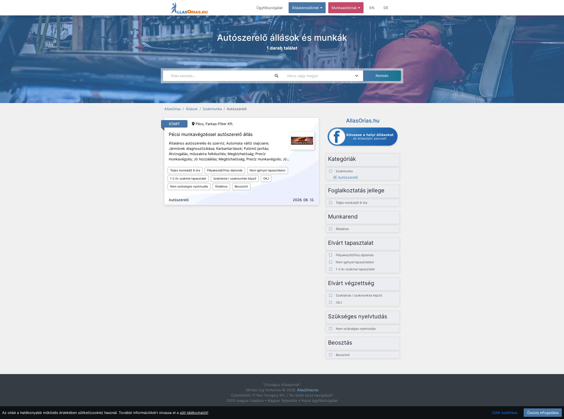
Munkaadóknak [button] (345, 8)
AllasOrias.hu (307, 390)
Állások (192, 109)
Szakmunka (212, 109)
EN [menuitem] (371, 8)
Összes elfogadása (542, 412)
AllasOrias (172, 109)
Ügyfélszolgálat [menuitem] (269, 8)
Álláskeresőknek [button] (306, 8)
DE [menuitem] (386, 8)
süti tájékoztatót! (194, 412)
